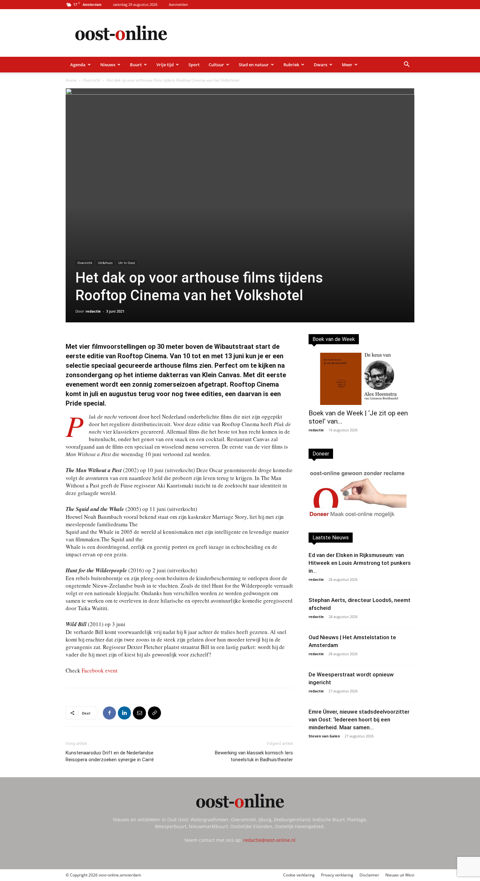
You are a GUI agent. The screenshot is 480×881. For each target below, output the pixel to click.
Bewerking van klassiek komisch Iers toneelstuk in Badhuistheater (254, 756)
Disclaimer (369, 875)
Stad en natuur (254, 65)
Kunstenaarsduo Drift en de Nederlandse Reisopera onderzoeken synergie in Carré (110, 756)
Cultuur (216, 65)
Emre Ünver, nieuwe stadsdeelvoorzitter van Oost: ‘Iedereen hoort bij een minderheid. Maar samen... (359, 719)
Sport (194, 65)
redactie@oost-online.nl (269, 840)
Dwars (320, 65)
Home (71, 80)
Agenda (78, 65)
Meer (347, 65)
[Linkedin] (124, 712)
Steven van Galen (324, 736)
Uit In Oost (126, 262)
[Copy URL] (154, 712)
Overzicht (91, 80)
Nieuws (107, 65)
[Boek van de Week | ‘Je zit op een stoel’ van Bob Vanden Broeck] (361, 379)
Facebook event (100, 670)
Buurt (136, 65)
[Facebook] (109, 712)
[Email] (139, 712)
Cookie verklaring (299, 875)
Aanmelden (178, 4)
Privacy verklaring (337, 875)
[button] (406, 65)
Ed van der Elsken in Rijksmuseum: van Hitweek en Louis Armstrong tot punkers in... (360, 563)
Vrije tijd (165, 65)
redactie (93, 311)
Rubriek (291, 65)
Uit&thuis (105, 262)
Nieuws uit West (399, 875)
